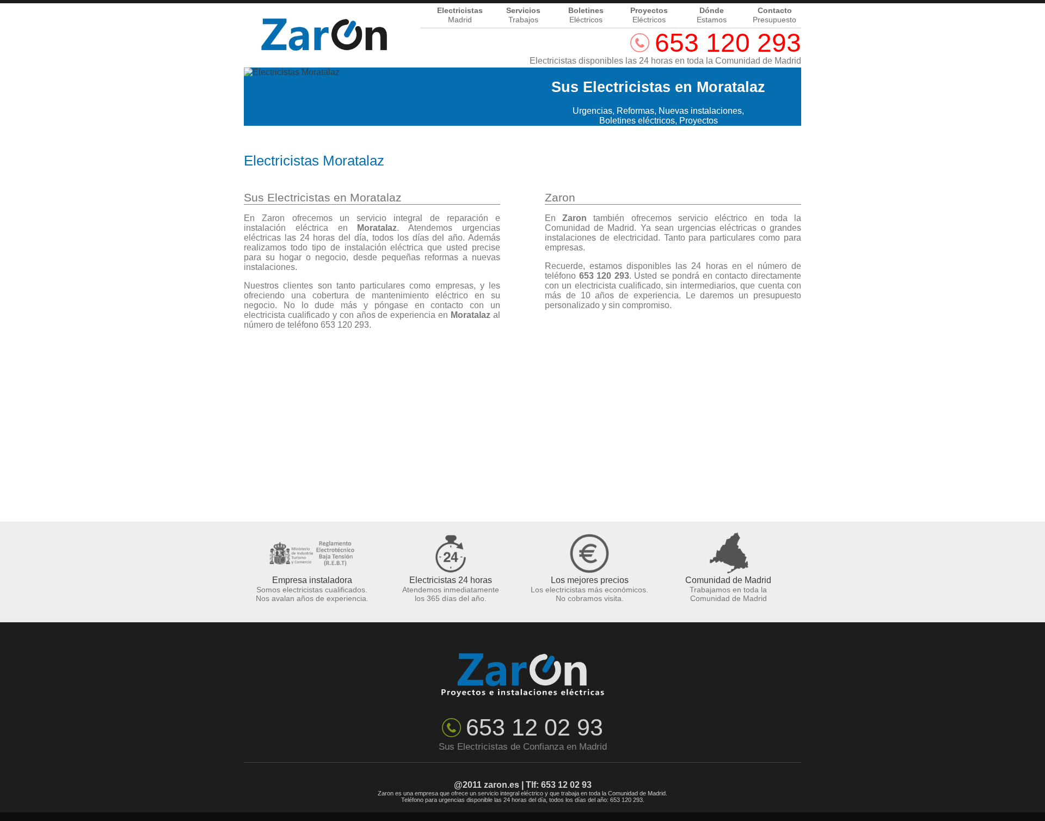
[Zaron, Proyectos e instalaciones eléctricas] (324, 18)
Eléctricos (586, 15)
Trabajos (523, 15)
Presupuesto (774, 15)
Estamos (712, 15)
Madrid (460, 15)
